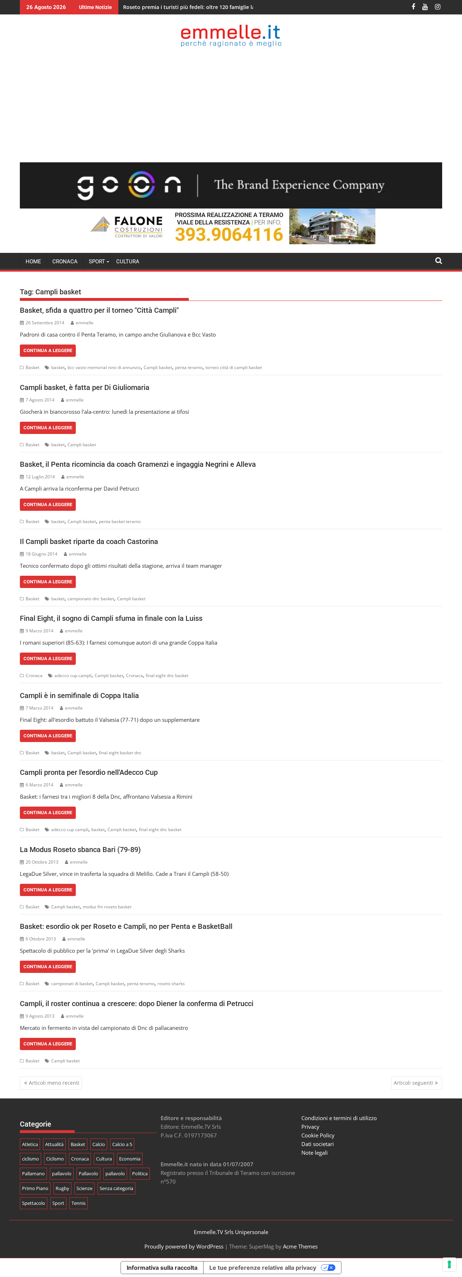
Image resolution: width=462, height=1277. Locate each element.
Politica (140, 1173)
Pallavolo (88, 1173)
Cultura (127, 261)
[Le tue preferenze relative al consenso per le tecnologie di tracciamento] (449, 1264)
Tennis (78, 1203)
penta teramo (188, 367)
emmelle (84, 323)
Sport (58, 1203)
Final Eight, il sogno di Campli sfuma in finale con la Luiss (111, 618)
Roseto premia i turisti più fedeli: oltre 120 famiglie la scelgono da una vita (215, 7)
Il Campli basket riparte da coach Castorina (89, 541)
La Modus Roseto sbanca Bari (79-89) (80, 849)
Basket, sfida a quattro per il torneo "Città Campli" (99, 310)
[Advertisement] (231, 104)
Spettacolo (33, 1203)
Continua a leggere (47, 350)
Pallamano (33, 1173)
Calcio (98, 1144)
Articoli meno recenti (54, 1082)
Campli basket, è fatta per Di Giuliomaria (84, 387)
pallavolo (61, 1173)
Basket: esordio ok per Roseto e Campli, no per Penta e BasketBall (126, 926)
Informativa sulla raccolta (162, 1267)
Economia (129, 1158)
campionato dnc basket (90, 599)
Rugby (62, 1188)
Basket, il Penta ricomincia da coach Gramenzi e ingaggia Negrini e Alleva (138, 464)
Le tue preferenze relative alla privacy (262, 1267)
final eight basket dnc (120, 753)
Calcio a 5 (122, 1144)
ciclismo (30, 1158)
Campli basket (158, 367)
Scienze (84, 1188)
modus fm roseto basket (107, 907)
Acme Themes (300, 1246)
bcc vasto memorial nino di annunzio (104, 367)
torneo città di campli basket (233, 367)
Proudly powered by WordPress (183, 1246)
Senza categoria (116, 1188)
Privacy (310, 1126)
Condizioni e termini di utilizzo (339, 1118)
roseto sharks (171, 983)
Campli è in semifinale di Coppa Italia (79, 695)
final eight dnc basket (167, 675)
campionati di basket (72, 983)
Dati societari (317, 1143)
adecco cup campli (73, 675)
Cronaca (65, 261)
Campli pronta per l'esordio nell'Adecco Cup (89, 772)
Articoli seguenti (413, 1082)
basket (58, 367)
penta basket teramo (120, 521)
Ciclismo (55, 1158)
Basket (32, 367)
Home (33, 261)
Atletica (30, 1144)
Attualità (54, 1144)
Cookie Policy (318, 1135)
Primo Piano (35, 1188)
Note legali (314, 1152)
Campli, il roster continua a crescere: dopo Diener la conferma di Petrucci (136, 1003)
